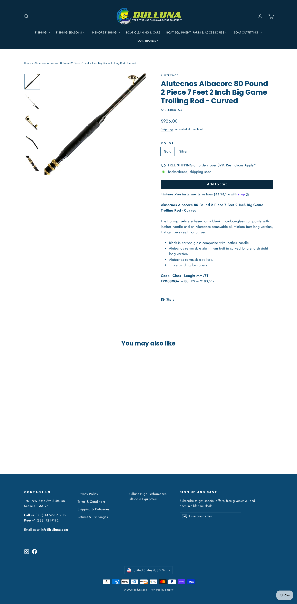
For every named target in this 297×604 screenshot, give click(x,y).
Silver (183, 151)
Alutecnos (170, 75)
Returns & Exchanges (93, 517)
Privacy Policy (88, 493)
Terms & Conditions (92, 501)
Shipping (167, 129)
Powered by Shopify (162, 590)
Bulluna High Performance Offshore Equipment (148, 496)
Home (27, 63)
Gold (168, 151)
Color (167, 143)
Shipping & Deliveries (93, 509)
